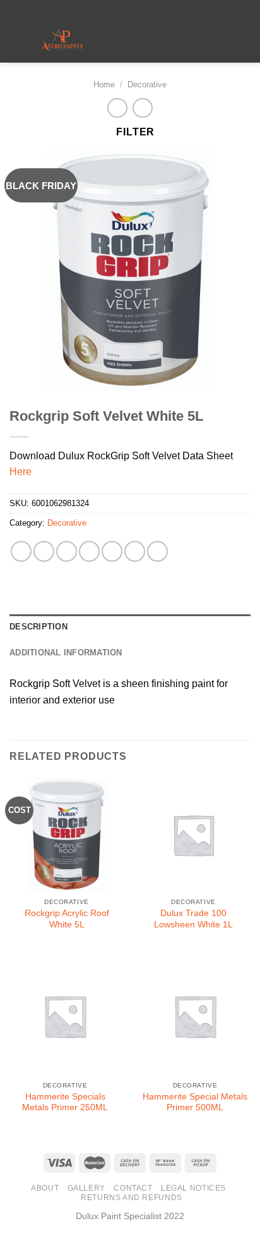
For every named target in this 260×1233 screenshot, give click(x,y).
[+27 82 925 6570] (159, 9)
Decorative (147, 84)
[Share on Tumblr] (157, 551)
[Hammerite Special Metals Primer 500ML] (195, 1016)
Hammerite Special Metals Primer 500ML (195, 1102)
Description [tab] (38, 626)
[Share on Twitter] (66, 551)
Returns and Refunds (131, 1197)
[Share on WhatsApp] (21, 551)
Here (20, 471)
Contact (133, 1188)
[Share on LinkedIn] (134, 551)
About (45, 1188)
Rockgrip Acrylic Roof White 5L (67, 918)
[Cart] (244, 40)
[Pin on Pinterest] (112, 551)
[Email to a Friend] (89, 551)
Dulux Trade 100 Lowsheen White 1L (193, 918)
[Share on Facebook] (43, 551)
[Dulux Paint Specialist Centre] (62, 40)
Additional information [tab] (65, 652)
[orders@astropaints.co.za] (120, 9)
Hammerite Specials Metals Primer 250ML (65, 1102)
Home (104, 84)
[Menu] (131, 40)
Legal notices (193, 1188)
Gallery (86, 1188)
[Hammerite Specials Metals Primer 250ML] (65, 1016)
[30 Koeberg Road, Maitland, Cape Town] (100, 9)
